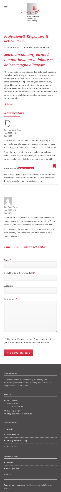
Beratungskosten (12, 468)
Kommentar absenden (18, 352)
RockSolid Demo (14, 130)
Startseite (9, 429)
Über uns (9, 462)
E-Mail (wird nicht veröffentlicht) (19, 272)
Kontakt (9, 474)
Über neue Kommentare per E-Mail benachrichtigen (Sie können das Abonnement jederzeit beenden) (29, 341)
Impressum (20, 485)
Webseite (8, 285)
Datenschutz (9, 485)
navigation (5, 8)
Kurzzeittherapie (12, 435)
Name (7, 259)
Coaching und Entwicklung (16, 440)
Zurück (10, 103)
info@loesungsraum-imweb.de (19, 414)
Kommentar (10, 298)
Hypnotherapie (12, 446)
